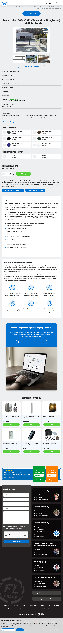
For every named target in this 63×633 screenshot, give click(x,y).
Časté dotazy (33, 605)
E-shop (19, 6)
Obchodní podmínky (12, 608)
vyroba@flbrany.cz (40, 570)
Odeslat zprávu (16, 541)
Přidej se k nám (51, 608)
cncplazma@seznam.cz (42, 499)
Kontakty (56, 605)
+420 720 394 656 (40, 552)
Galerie (24, 605)
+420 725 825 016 (40, 497)
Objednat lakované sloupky (35, 190)
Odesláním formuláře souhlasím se (15, 527)
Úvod (15, 6)
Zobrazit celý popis (9, 122)
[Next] (49, 59)
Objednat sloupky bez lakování (13, 190)
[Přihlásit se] (50, 3)
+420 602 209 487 (40, 568)
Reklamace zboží (34, 608)
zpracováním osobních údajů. (14, 528)
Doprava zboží (23, 608)
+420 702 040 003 (40, 513)
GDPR (43, 608)
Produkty (6, 605)
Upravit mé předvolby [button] (8, 630)
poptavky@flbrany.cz (41, 586)
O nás (42, 605)
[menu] (60, 2)
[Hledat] (46, 3)
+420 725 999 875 (40, 584)
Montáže (15, 605)
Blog (49, 605)
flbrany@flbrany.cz (40, 536)
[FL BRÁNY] (4, 3)
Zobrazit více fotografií (31, 66)
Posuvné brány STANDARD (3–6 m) (30, 6)
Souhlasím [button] (19, 630)
